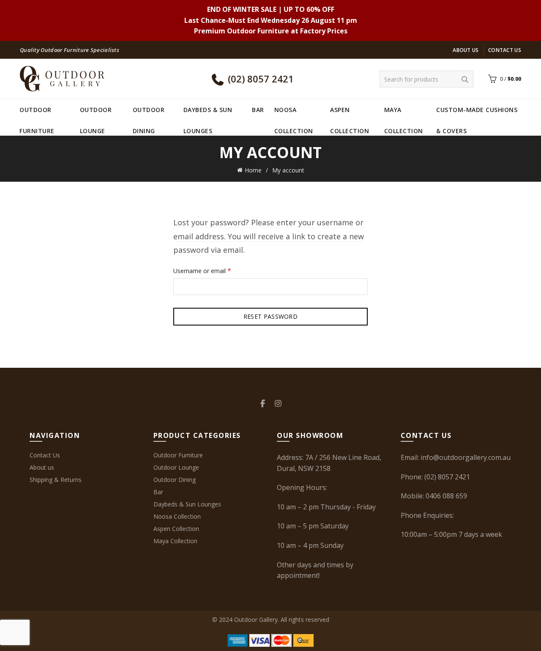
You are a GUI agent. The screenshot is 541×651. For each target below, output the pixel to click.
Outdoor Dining (149, 113)
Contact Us (504, 50)
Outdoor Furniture (37, 113)
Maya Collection (403, 113)
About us (465, 50)
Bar (258, 110)
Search (464, 79)
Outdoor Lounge (96, 113)
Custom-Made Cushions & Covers (476, 113)
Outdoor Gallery (256, 619)
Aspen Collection (349, 113)
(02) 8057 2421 (259, 78)
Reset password (270, 316)
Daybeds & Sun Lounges (207, 113)
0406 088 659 (446, 496)
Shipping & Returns (56, 480)
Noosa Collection (293, 113)
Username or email (214, 270)
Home (253, 170)
